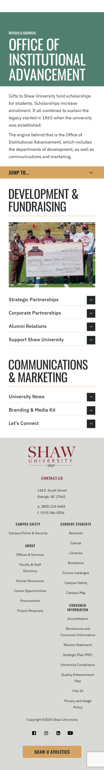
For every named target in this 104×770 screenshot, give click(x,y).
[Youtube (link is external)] (70, 733)
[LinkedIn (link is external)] (58, 733)
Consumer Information (77, 607)
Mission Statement (78, 645)
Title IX (77, 691)
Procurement (30, 601)
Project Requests (30, 610)
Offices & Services (22, 33)
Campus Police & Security (28, 533)
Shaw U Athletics (52, 752)
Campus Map (76, 593)
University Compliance (78, 665)
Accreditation (77, 618)
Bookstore (76, 563)
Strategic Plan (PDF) (78, 655)
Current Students (75, 524)
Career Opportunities (30, 591)
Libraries (75, 553)
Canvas (75, 543)
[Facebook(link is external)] (34, 733)
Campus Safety (28, 524)
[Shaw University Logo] (52, 457)
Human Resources (30, 581)
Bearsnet (76, 533)
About (30, 545)
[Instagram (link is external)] (46, 733)
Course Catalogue (75, 573)
